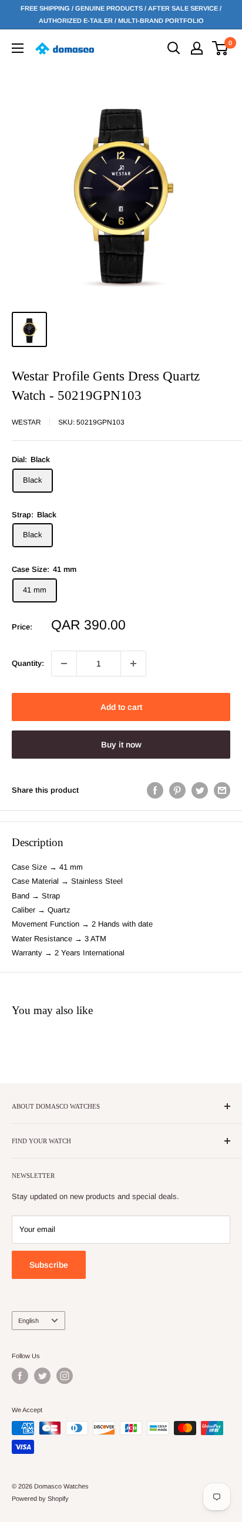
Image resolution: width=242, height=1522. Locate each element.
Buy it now (121, 744)
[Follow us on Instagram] (64, 1376)
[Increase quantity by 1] (133, 663)
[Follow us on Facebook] (20, 1376)
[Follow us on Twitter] (42, 1376)
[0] (220, 48)
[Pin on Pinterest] (177, 790)
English (28, 1320)
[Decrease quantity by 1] (64, 663)
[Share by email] (222, 790)
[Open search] (173, 48)
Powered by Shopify (40, 1498)
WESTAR (26, 422)
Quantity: (28, 663)
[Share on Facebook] (155, 790)
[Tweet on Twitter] (199, 790)
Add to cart (121, 707)
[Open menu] (17, 48)
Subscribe (48, 1265)
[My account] (197, 48)
